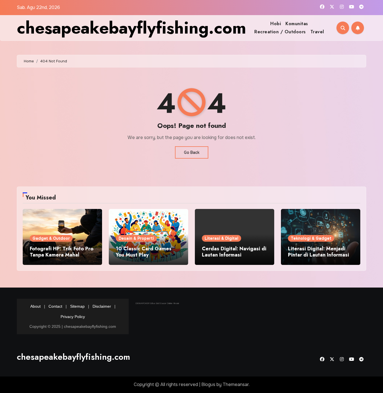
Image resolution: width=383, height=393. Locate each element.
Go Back (191, 152)
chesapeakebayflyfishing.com (131, 28)
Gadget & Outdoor (51, 238)
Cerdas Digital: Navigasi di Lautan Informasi (234, 251)
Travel (317, 32)
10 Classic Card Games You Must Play (144, 251)
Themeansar (236, 384)
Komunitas (296, 23)
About (35, 306)
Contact (55, 306)
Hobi (275, 23)
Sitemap (77, 306)
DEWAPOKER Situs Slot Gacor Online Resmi (157, 303)
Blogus (208, 384)
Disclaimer (102, 306)
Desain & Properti (136, 238)
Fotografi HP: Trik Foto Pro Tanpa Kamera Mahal (61, 251)
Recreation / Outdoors (280, 32)
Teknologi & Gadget (311, 238)
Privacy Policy (73, 316)
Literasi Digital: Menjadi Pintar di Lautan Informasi (318, 251)
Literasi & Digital (221, 238)
